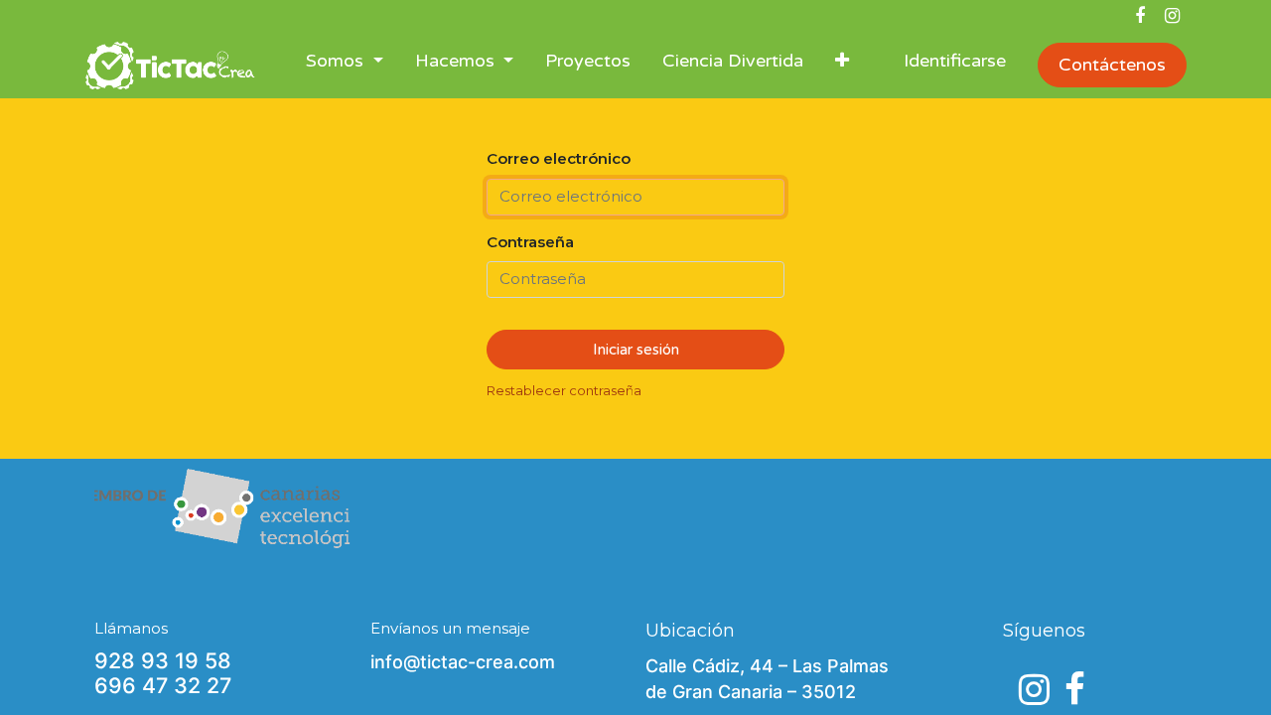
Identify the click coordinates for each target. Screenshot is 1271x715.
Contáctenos (1112, 64)
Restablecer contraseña (564, 390)
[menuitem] (588, 65)
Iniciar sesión (636, 349)
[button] (842, 65)
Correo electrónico (559, 158)
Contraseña (530, 241)
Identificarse (955, 61)
